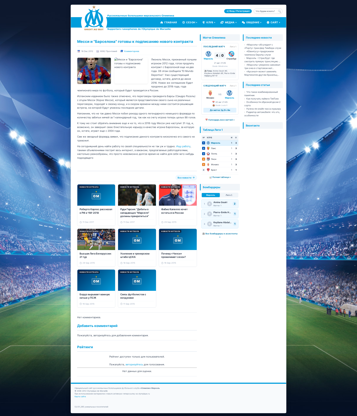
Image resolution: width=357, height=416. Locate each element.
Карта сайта (80, 396)
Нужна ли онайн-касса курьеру (263, 108)
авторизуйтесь (134, 364)
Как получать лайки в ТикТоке (262, 98)
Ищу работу (183, 146)
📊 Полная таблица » (220, 177)
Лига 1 (229, 195)
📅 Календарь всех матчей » (220, 119)
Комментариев (131, 51)
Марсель (210, 195)
